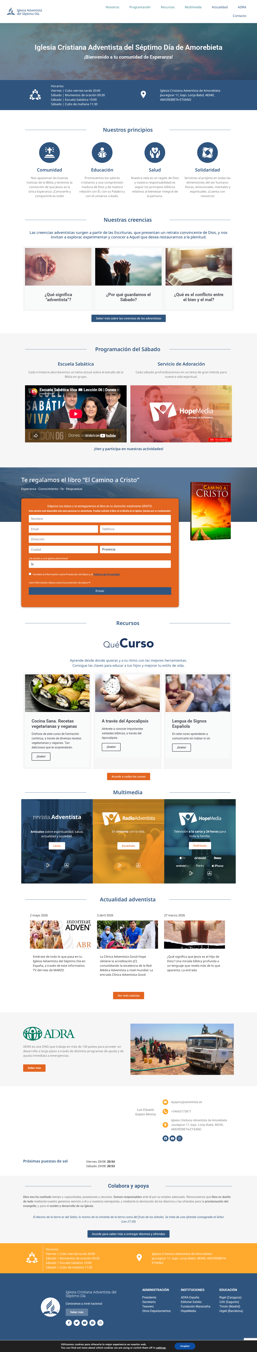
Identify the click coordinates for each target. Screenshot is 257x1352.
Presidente (149, 1297)
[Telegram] (92, 1323)
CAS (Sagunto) (229, 1302)
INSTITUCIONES (192, 1290)
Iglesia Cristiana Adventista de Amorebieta (190, 90)
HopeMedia (188, 1311)
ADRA (242, 7)
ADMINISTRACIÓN (155, 1290)
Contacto (239, 16)
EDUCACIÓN (228, 1290)
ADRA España (190, 1297)
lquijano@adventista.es (186, 1102)
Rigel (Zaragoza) (230, 1297)
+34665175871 (181, 1111)
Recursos (168, 7)
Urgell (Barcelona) (231, 1311)
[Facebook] (166, 1138)
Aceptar (185, 1346)
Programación (140, 7)
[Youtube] (173, 1138)
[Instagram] (179, 1138)
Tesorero (148, 1306)
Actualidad (220, 7)
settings (161, 1348)
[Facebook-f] (69, 1323)
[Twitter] (77, 1323)
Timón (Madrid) (229, 1306)
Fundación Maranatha (195, 1306)
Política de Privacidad (107, 574)
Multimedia (193, 7)
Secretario (149, 1302)
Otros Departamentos (156, 1311)
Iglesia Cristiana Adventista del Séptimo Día (91, 1294)
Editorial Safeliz (191, 1302)
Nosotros (112, 7)
